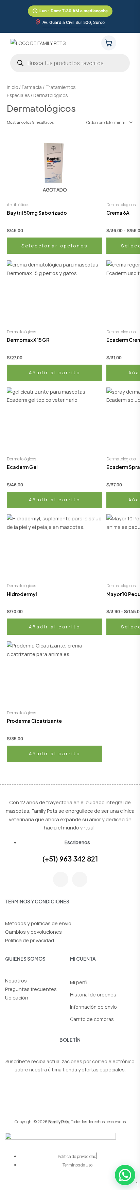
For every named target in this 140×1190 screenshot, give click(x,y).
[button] (127, 42)
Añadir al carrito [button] (54, 372)
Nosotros (16, 980)
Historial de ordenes (93, 994)
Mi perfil (79, 982)
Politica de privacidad (29, 940)
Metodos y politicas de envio (38, 923)
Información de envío (93, 1007)
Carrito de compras (92, 1019)
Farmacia (32, 87)
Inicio (12, 87)
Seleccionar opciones (54, 246)
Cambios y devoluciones (33, 931)
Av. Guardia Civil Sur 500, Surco (73, 22)
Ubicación (16, 997)
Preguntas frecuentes (31, 989)
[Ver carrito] (108, 42)
